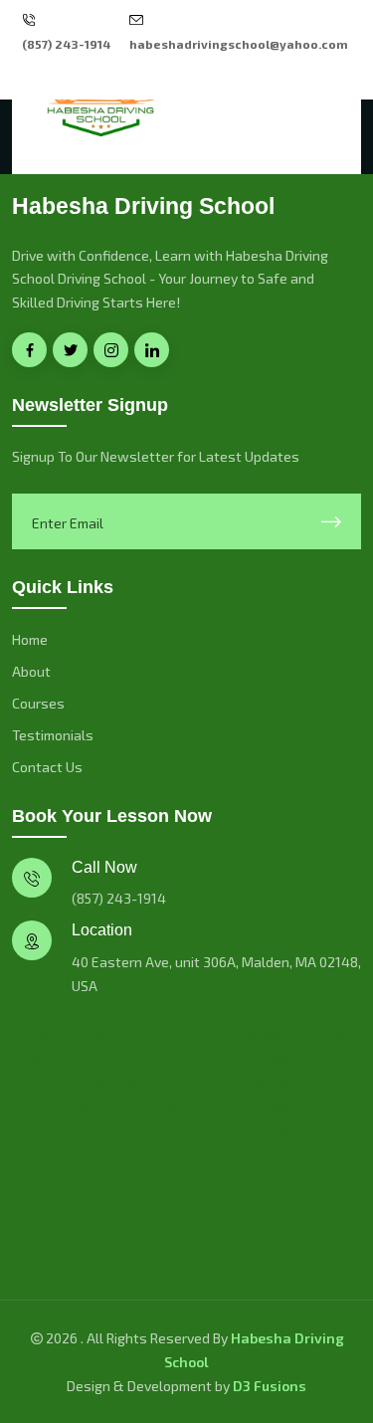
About (31, 671)
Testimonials (52, 734)
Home (30, 639)
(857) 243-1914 (66, 44)
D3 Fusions (269, 1385)
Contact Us (47, 766)
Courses (38, 703)
